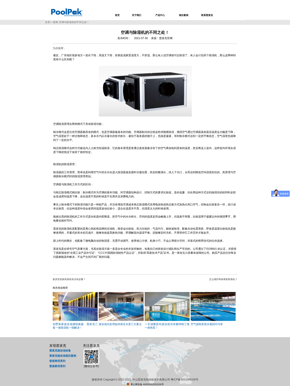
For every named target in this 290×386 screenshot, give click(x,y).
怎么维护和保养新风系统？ (223, 279)
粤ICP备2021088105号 (184, 379)
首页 (117, 15)
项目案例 (183, 15)
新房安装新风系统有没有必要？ (69, 279)
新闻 (55, 22)
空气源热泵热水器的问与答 (207, 324)
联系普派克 (207, 15)
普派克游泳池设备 (60, 350)
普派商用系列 (57, 360)
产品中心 (160, 15)
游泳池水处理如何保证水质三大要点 (120, 324)
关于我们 (136, 15)
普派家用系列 (57, 366)
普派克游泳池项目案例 (62, 355)
